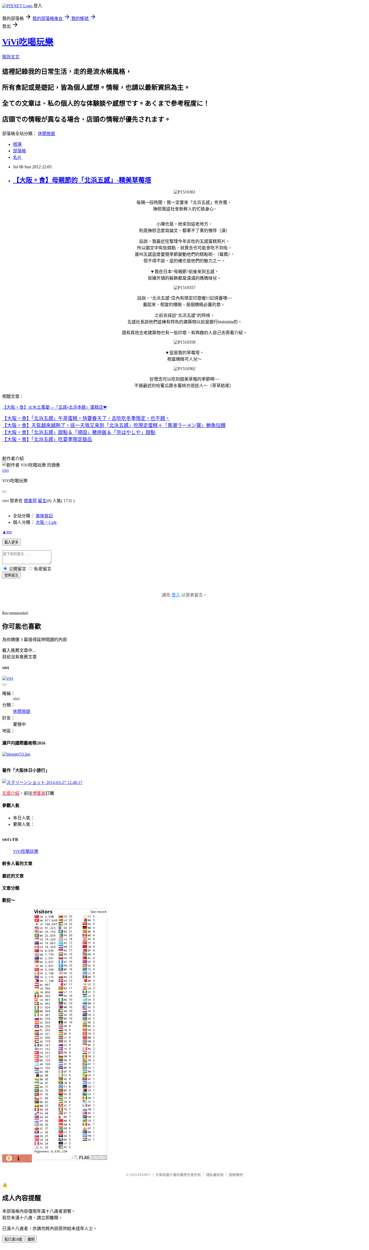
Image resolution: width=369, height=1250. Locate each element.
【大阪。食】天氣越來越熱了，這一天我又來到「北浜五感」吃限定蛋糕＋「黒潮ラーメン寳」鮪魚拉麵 (114, 425)
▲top (7, 532)
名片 (17, 157)
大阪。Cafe (46, 522)
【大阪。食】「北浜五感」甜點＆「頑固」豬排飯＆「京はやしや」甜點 (78, 432)
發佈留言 (11, 575)
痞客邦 (30, 500)
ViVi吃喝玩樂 (27, 42)
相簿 (17, 144)
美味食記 (44, 516)
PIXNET (144, 1175)
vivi (5, 470)
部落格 (19, 151)
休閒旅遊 (46, 133)
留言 (42, 500)
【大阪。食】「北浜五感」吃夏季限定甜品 (47, 439)
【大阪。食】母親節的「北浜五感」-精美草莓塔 (82, 180)
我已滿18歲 (13, 1239)
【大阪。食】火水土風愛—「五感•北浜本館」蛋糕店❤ (54, 407)
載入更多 (11, 542)
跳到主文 (10, 57)
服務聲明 (236, 1175)
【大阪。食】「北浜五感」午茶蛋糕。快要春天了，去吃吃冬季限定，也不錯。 (86, 418)
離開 (31, 1239)
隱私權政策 (215, 1175)
